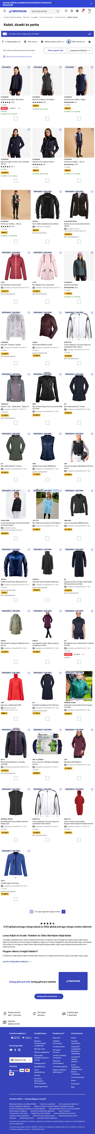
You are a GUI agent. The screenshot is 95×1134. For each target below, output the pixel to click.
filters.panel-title (55, 50)
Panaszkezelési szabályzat (18, 1111)
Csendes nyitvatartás (75, 1042)
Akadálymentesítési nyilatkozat (47, 1118)
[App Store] (15, 1037)
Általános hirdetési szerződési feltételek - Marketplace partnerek (54, 1106)
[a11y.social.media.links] (11, 1050)
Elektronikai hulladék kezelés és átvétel (41, 1058)
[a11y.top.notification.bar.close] (91, 4)
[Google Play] (27, 1037)
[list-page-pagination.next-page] (63, 912)
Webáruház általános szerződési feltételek (22, 1104)
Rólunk (73, 1038)
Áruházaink (75, 1084)
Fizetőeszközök (59, 1047)
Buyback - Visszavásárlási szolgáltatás (40, 1043)
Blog (72, 1087)
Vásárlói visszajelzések (47, 1104)
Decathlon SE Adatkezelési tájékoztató (42, 1111)
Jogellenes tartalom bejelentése (19, 1116)
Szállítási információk (57, 1042)
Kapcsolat (56, 1038)
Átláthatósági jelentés (27, 1118)
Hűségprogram (39, 1063)
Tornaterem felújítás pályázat (75, 1059)
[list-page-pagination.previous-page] (31, 912)
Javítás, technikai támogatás (59, 1057)
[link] (48, 996)
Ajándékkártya (39, 1067)
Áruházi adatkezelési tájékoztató (19, 1106)
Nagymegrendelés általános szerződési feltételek (64, 1109)
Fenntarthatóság (77, 1077)
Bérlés (36, 1038)
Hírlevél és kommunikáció (58, 1062)
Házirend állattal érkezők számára (65, 1113)
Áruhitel (37, 1075)
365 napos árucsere (57, 1051)
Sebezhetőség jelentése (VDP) (68, 1116)
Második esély (39, 1049)
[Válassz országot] (20, 1060)
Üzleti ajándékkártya (39, 1071)
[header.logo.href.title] (17, 11)
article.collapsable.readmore (16, 961)
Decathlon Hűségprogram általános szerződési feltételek (27, 1109)
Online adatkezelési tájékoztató (69, 1104)
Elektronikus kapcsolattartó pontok (44, 1116)
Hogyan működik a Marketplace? (59, 1071)
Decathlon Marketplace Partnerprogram (40, 1081)
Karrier (73, 1080)
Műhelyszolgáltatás (41, 1052)
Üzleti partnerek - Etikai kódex (18, 1113)
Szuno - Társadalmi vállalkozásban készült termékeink (76, 1069)
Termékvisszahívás (60, 1067)
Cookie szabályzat (64, 1111)
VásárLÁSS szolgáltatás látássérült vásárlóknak (76, 1050)
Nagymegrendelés (41, 1086)
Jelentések (12, 1118)
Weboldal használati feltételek (40, 1113)
